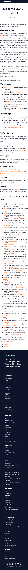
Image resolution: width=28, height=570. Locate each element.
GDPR (5, 554)
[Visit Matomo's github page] (15, 564)
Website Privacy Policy (9, 468)
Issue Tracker (7, 434)
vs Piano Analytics (8, 522)
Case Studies (7, 493)
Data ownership (8, 552)
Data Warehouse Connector (11, 441)
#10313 (5, 239)
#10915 (5, 296)
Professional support (15, 110)
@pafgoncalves (14, 218)
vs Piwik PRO (7, 529)
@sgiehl (5, 225)
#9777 (4, 220)
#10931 (5, 246)
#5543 (4, 313)
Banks (6, 448)
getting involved (5, 341)
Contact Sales (7, 407)
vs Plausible (7, 534)
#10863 (5, 272)
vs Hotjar (6, 538)
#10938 (5, 236)
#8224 (4, 208)
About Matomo (8, 378)
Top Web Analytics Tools (10, 545)
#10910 (5, 286)
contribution (3, 39)
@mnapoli (5, 263)
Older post (5, 344)
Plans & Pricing (8, 410)
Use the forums (7, 87)
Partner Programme (9, 390)
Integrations (7, 425)
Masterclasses (7, 500)
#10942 (5, 269)
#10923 (5, 265)
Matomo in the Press (9, 502)
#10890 (5, 231)
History (6, 380)
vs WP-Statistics (8, 540)
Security (6, 556)
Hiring (5, 385)
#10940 (5, 293)
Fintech (6, 455)
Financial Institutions (9, 452)
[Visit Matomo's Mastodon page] (21, 564)
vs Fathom (6, 536)
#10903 (5, 279)
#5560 (4, 331)
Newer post (6, 346)
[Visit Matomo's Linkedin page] (12, 564)
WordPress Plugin (8, 420)
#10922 (5, 275)
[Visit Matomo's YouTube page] (18, 564)
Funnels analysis (16, 170)
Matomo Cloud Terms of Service (11, 472)
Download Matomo (9, 430)
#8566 (4, 213)
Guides (6, 498)
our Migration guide (9, 182)
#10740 (5, 243)
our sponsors (16, 189)
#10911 (5, 255)
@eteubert (5, 329)
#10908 (5, 282)
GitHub (6, 437)
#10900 (5, 227)
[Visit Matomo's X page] (10, 564)
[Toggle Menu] (26, 1)
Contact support (8, 401)
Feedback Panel (8, 439)
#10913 (5, 307)
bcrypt (1, 35)
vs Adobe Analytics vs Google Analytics (13, 527)
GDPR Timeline (7, 507)
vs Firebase (7, 531)
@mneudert (6, 244)
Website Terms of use (9, 470)
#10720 (5, 250)
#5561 (4, 332)
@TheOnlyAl (13, 334)
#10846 (5, 215)
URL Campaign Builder (9, 423)
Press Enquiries (8, 505)
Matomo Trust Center (9, 559)
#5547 (4, 320)
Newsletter (7, 495)
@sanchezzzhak (7, 326)
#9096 (4, 277)
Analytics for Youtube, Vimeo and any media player (12, 172)
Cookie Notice (7, 463)
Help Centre (7, 396)
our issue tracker (15, 92)
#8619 (4, 260)
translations (14, 106)
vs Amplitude (7, 524)
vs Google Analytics (9, 520)
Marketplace (3, 161)
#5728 (4, 205)
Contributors (7, 383)
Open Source (7, 427)
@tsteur (7, 212)
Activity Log (3, 173)
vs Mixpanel (7, 543)
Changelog (7, 432)
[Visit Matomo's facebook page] (7, 564)
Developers (7, 399)
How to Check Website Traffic (11, 509)
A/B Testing (23, 170)
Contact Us (7, 387)
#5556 (4, 324)
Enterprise (7, 450)
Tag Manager (7, 418)
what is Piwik (9, 101)
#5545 (4, 317)
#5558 (4, 327)
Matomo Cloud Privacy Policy (11, 465)
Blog (5, 491)
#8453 (4, 289)
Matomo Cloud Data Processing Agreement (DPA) (11, 475)
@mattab (24, 213)
